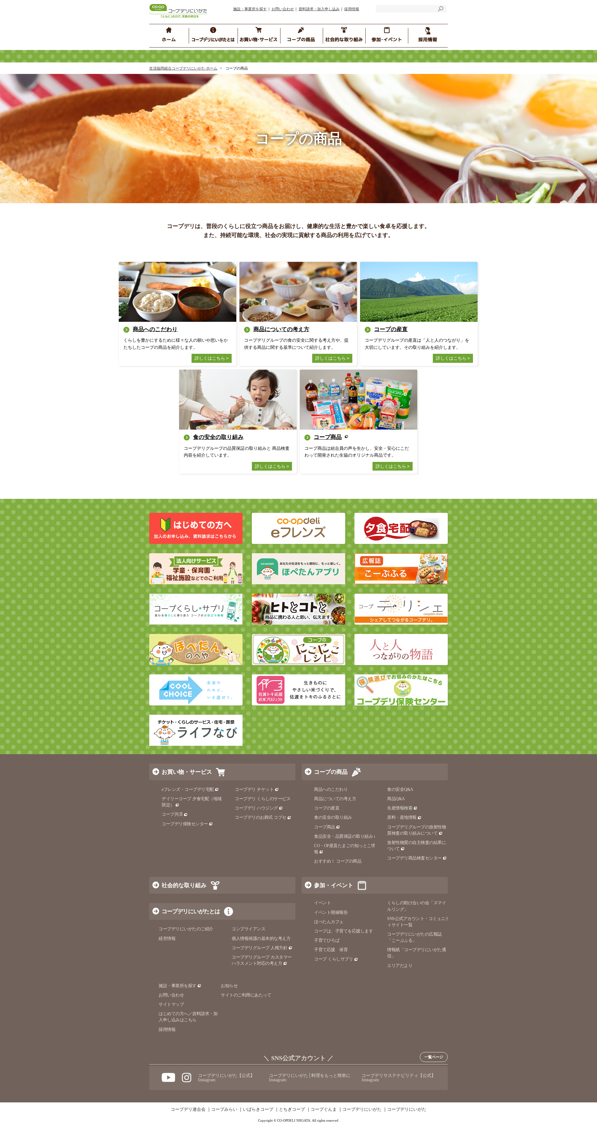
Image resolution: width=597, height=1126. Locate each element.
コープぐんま (324, 1109)
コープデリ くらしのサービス (262, 798)
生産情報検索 (399, 808)
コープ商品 (324, 827)
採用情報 (351, 9)
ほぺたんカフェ (329, 921)
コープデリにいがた (362, 1109)
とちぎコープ (292, 1109)
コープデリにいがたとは (191, 911)
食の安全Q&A (400, 789)
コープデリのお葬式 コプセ (260, 817)
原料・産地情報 (402, 817)
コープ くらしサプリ (333, 959)
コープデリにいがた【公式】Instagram (226, 1077)
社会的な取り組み (184, 885)
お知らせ (229, 985)
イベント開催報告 (331, 912)
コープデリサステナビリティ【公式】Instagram (399, 1077)
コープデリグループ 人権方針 (259, 948)
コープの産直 (326, 808)
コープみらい (224, 1109)
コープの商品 (331, 772)
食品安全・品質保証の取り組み (343, 836)
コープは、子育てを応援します (343, 931)
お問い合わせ (282, 9)
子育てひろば (326, 940)
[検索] (440, 10)
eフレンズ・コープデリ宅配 (188, 789)
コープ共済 (172, 814)
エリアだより (399, 965)
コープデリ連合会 (188, 1109)
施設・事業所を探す (250, 9)
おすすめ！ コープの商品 (337, 861)
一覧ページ (433, 1057)
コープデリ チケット (254, 789)
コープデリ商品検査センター (414, 858)
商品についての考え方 (335, 798)
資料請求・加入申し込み (319, 9)
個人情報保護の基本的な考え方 (261, 938)
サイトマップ (171, 1004)
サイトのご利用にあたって (246, 995)
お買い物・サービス (187, 772)
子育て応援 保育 (331, 949)
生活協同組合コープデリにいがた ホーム (183, 68)
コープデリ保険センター (185, 824)
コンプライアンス (248, 929)
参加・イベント (333, 885)
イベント (322, 902)
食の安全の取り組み (333, 817)
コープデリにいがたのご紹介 (186, 929)
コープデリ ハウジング (256, 808)
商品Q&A (396, 798)
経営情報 (167, 938)
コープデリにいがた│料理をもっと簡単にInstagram (309, 1077)
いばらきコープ (258, 1109)
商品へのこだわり (331, 789)
